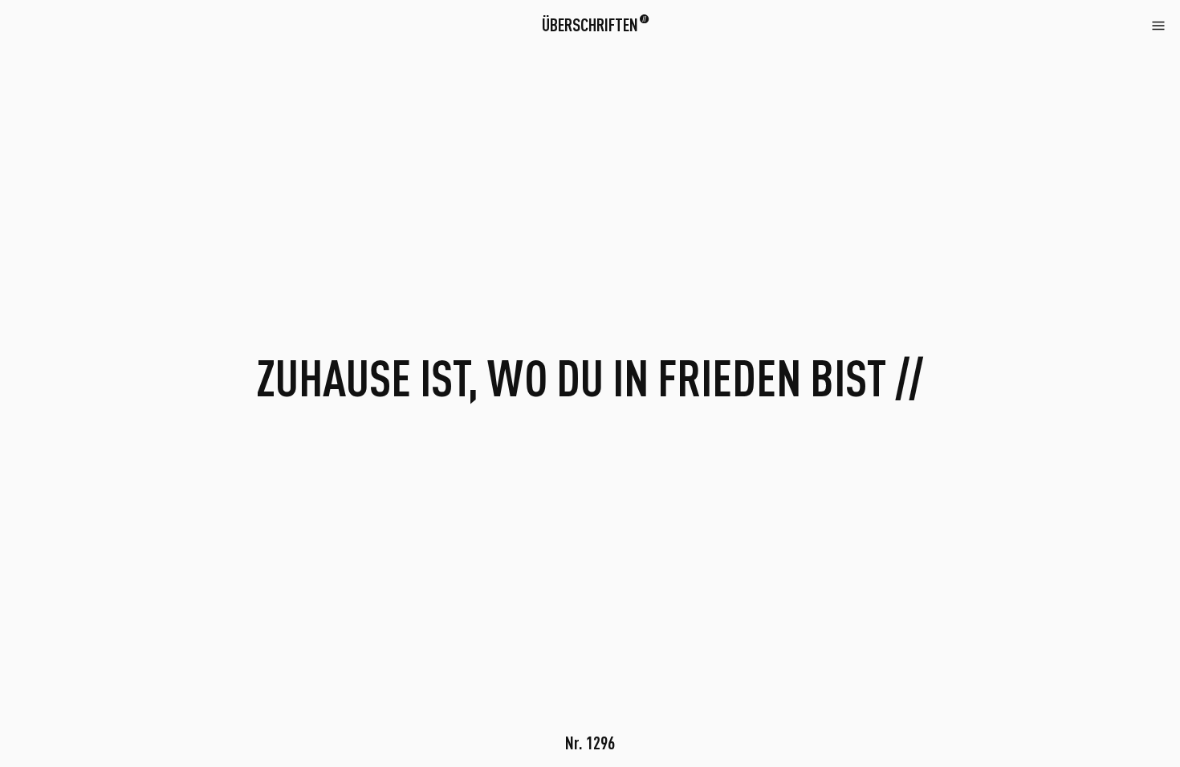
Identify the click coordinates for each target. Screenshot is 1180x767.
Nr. (590, 742)
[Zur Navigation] (1158, 23)
